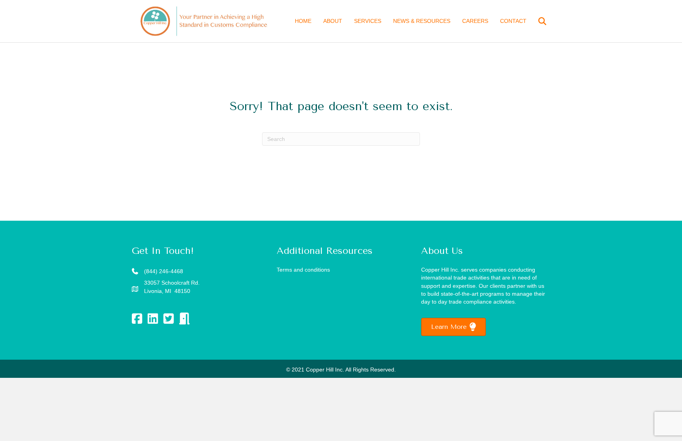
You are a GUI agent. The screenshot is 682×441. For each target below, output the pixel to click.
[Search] (537, 21)
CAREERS (475, 21)
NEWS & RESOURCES (421, 21)
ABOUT (332, 21)
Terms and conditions (303, 269)
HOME (303, 21)
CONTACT (513, 21)
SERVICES (367, 21)
